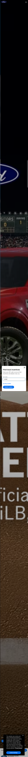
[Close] (24, 367)
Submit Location (8, 387)
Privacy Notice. (18, 748)
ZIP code (5, 377)
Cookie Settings (13, 752)
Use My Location (7, 383)
